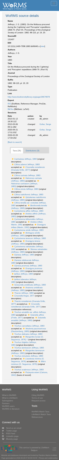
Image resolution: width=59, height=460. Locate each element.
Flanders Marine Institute (48, 455)
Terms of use (37, 398)
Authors (11, 50)
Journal (11, 73)
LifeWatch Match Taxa (41, 414)
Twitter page (11, 431)
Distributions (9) (32, 151)
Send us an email (13, 428)
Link (10, 93)
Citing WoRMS (38, 395)
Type (10, 86)
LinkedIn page (12, 436)
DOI (9, 43)
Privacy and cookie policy (48, 458)
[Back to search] (15, 142)
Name (10, 21)
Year (10, 56)
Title (10, 63)
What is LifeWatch (10, 398)
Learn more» (54, 449)
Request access (38, 401)
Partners (5, 403)
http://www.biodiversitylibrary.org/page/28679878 (29, 97)
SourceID (12, 36)
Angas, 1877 (24, 296)
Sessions (12, 112)
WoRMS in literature (10, 409)
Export (11, 100)
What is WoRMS (9, 395)
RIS (9, 104)
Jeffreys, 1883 (25, 159)
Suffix (10, 80)
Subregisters (7, 401)
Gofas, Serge (45, 124)
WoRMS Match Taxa (40, 411)
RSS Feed (10, 433)
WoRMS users (8, 406)
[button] (12, 159)
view (42, 46)
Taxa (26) (17, 151)
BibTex (10, 109)
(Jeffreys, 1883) (24, 184)
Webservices (37, 417)
